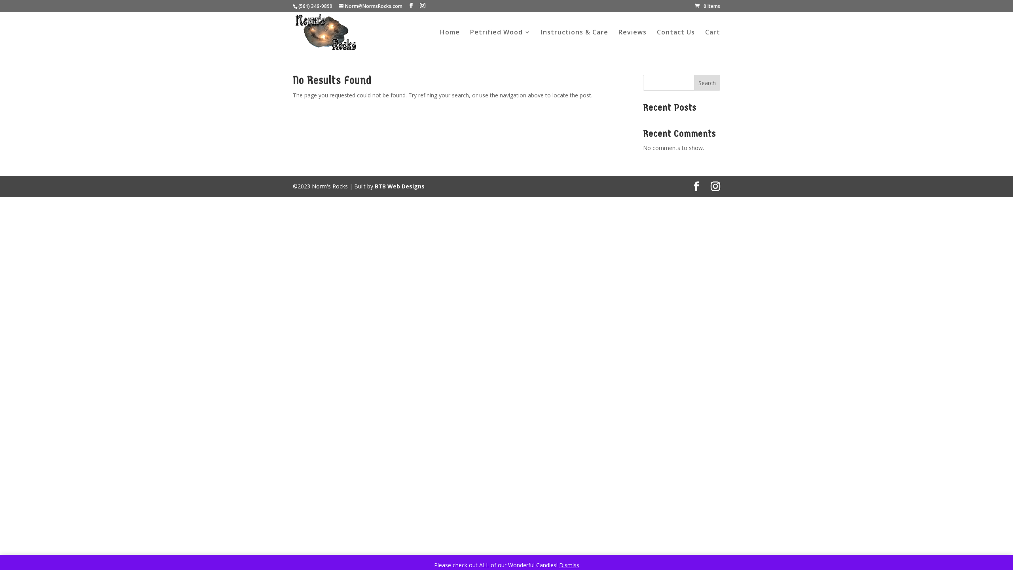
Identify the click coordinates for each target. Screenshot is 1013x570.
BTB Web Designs (400, 186)
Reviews (632, 32)
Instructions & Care (574, 32)
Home (450, 32)
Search (707, 83)
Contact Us (676, 32)
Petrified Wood (496, 32)
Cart (712, 32)
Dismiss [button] (569, 565)
